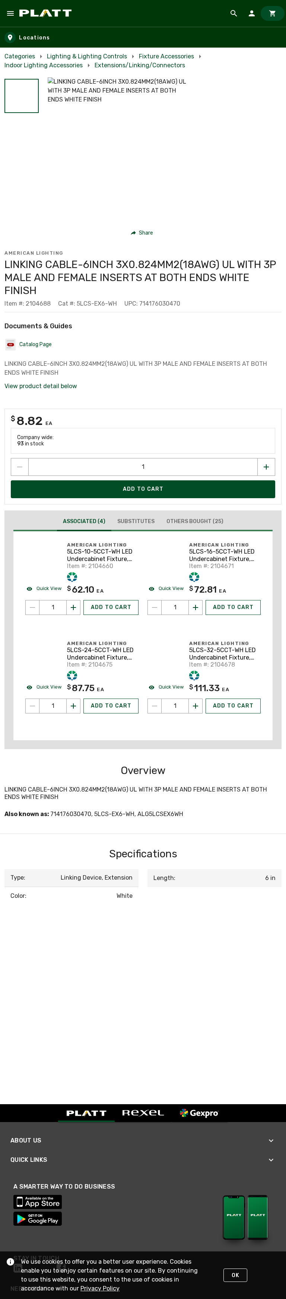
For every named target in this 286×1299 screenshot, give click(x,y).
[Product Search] (234, 13)
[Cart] (273, 13)
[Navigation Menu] (10, 13)
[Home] (46, 13)
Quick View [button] (48, 588)
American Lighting (33, 253)
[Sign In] (252, 13)
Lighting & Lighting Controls (87, 56)
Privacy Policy (100, 1288)
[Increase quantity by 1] (266, 467)
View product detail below (40, 386)
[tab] (84, 522)
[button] (21, 96)
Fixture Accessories (166, 56)
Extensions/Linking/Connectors (140, 65)
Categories (19, 56)
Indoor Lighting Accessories (43, 65)
